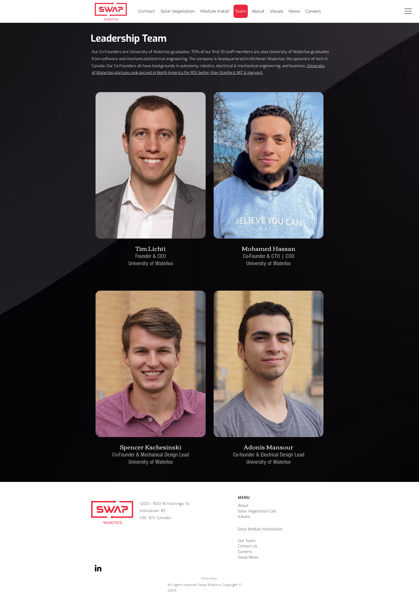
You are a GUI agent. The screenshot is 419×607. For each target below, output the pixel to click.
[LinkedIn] (98, 568)
